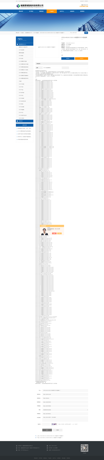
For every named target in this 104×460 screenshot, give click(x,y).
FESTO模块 (21, 55)
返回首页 (82, 1)
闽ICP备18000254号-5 (56, 450)
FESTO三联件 (21, 118)
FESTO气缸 (21, 89)
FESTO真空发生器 (22, 101)
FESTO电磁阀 (36, 32)
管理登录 (68, 458)
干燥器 (20, 81)
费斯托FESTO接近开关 (23, 47)
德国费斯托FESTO (28, 32)
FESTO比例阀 (21, 106)
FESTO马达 (21, 95)
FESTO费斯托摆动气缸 (23, 72)
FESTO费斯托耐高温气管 (23, 78)
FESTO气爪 (21, 112)
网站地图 (63, 458)
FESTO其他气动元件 (23, 115)
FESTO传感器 (21, 98)
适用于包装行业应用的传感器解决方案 (25, 133)
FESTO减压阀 (21, 49)
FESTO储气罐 (21, 92)
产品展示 (52, 11)
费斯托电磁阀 (21, 52)
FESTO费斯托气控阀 (23, 61)
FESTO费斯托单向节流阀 (23, 64)
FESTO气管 (21, 86)
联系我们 (86, 1)
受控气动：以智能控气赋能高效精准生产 (25, 136)
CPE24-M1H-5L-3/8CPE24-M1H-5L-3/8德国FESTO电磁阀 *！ (51, 437)
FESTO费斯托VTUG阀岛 (23, 69)
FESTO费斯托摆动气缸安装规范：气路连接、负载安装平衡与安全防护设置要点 (25, 131)
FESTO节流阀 (21, 84)
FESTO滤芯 (21, 58)
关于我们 (31, 11)
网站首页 (21, 11)
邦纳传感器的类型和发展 (23, 139)
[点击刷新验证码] (54, 424)
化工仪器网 (55, 447)
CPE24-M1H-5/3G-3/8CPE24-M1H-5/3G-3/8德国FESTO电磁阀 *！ (52, 435)
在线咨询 (72, 11)
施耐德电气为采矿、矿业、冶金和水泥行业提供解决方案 (25, 128)
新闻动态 (41, 11)
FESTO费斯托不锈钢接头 (23, 75)
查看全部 (21, 121)
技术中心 (62, 11)
